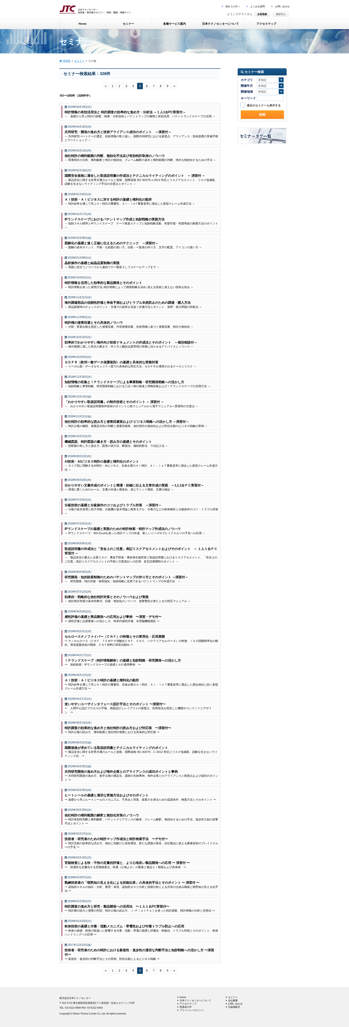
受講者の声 (186, 1007)
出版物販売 (234, 1007)
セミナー (233, 997)
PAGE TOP (337, 992)
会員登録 (262, 14)
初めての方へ (232, 6)
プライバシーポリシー (192, 1010)
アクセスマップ (188, 1003)
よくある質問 (257, 6)
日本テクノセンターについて (195, 1000)
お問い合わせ (282, 6)
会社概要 (233, 1000)
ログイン (281, 14)
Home (183, 997)
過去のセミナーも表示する (264, 105)
